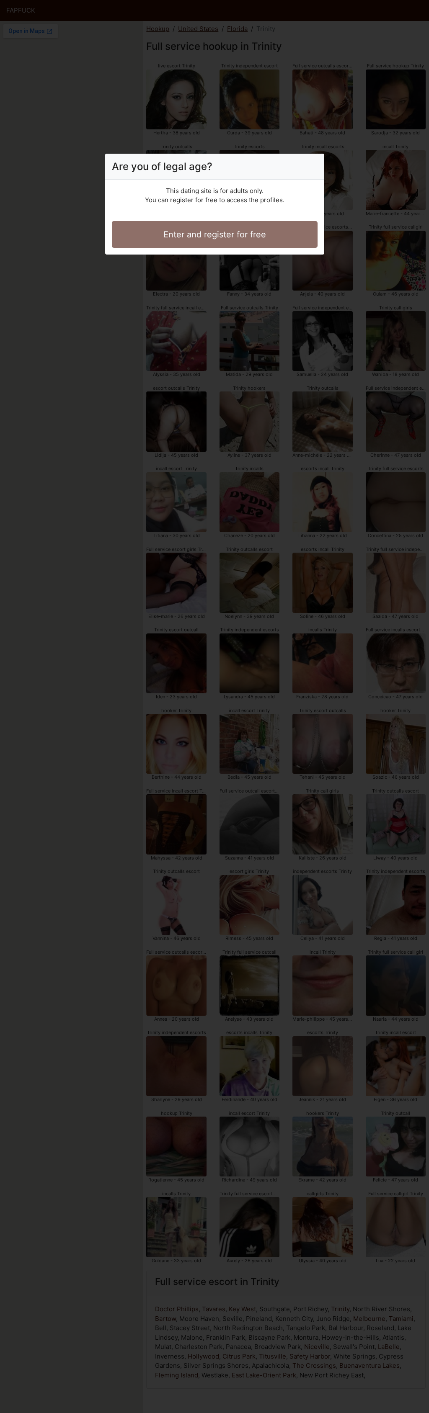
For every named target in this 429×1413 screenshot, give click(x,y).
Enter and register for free (214, 234)
